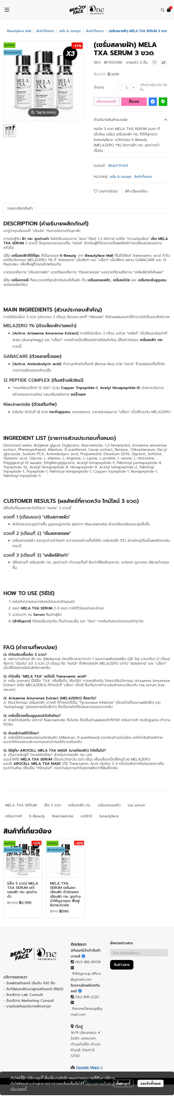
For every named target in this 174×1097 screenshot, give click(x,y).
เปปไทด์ (86, 816)
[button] (163, 10)
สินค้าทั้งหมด (45, 31)
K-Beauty (37, 816)
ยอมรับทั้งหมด (150, 1083)
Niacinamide (62, 816)
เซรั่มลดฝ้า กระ (79, 805)
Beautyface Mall (19, 31)
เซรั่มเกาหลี (13, 816)
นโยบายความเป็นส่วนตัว (101, 1083)
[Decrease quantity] (119, 87)
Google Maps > (89, 1067)
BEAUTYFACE (118, 165)
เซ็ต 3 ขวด (52, 805)
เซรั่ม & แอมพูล (70, 31)
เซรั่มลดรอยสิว (109, 805)
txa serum (136, 805)
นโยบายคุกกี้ (18, 1089)
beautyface (109, 816)
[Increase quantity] (133, 87)
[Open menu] (6, 9)
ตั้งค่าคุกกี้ (123, 1083)
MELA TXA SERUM (21, 805)
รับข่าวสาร (122, 964)
